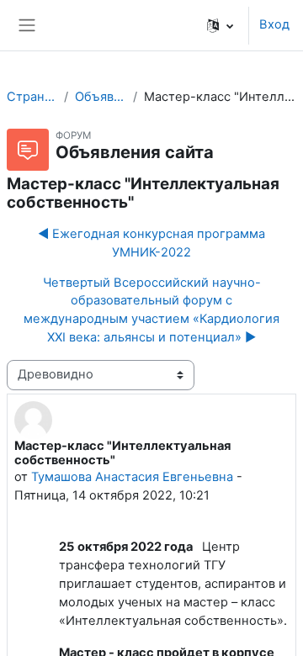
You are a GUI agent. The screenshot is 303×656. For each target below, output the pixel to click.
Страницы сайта (32, 96)
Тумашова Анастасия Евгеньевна (132, 476)
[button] (220, 25)
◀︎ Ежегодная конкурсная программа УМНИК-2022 (151, 243)
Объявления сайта (100, 96)
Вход (274, 24)
